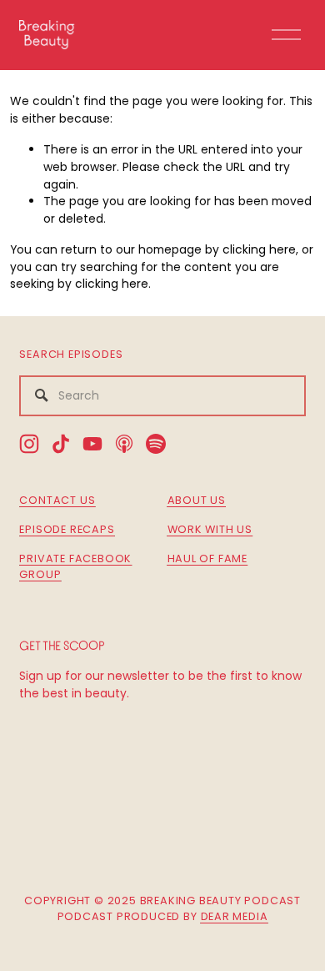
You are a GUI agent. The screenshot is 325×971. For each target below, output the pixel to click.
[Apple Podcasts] (124, 444)
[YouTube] (92, 444)
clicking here (259, 249)
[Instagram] (29, 444)
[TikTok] (61, 444)
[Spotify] (156, 444)
